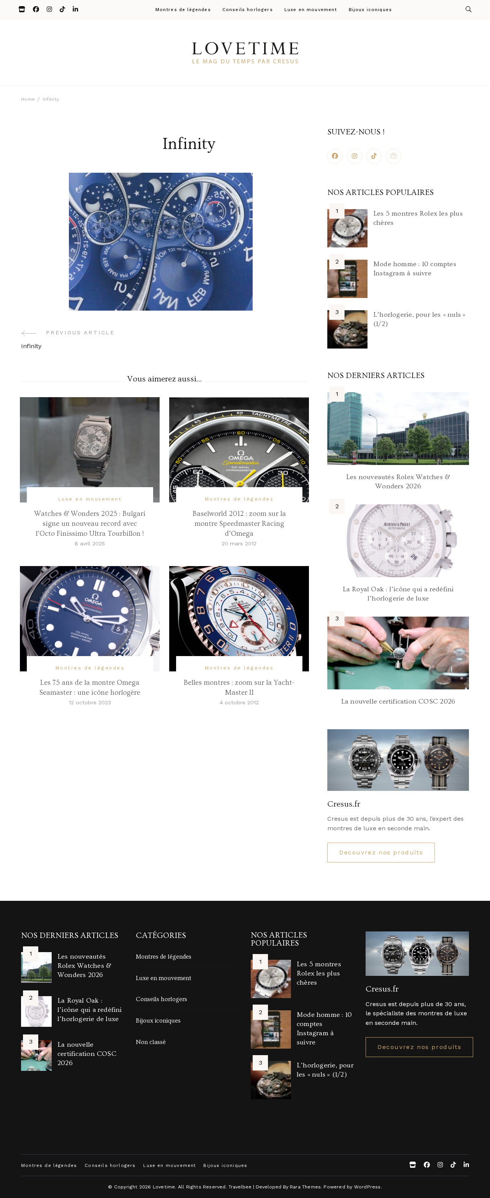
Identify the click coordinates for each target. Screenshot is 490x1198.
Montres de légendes (183, 10)
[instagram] (354, 156)
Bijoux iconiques (370, 10)
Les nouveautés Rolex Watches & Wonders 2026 (84, 966)
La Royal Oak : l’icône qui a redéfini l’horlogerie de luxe (89, 1010)
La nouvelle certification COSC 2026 (398, 701)
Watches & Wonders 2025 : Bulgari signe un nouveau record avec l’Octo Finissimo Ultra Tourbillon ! (89, 524)
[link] (393, 156)
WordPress (367, 1187)
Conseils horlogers (247, 10)
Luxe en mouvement (310, 10)
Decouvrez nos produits (381, 852)
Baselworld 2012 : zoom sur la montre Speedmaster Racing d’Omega (239, 524)
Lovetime (164, 1187)
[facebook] (335, 156)
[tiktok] (374, 156)
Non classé (151, 1042)
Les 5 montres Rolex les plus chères (319, 973)
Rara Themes (305, 1187)
